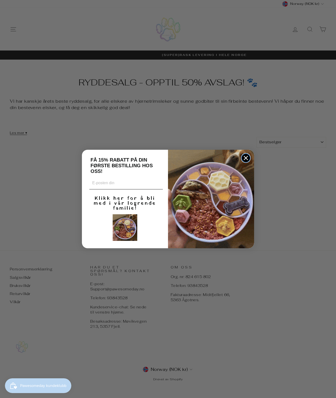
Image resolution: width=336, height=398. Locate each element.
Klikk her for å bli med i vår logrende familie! (125, 202)
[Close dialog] (246, 158)
